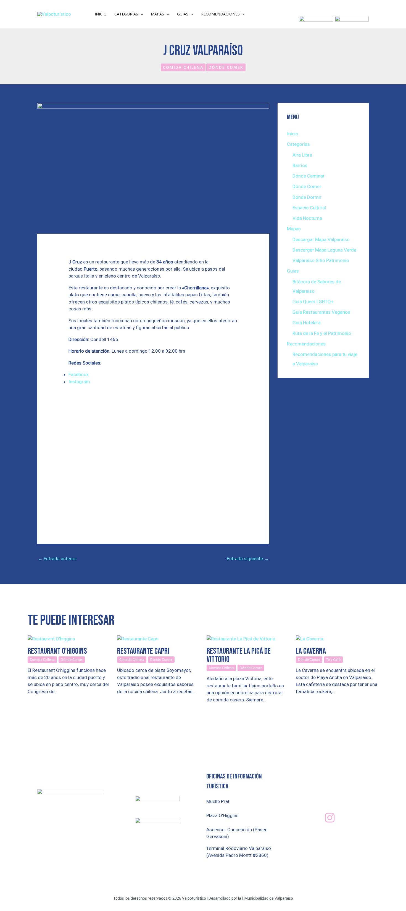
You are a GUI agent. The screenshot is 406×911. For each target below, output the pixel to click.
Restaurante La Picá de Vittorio (239, 655)
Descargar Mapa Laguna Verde (324, 250)
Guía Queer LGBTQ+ (313, 301)
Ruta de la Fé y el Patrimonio (321, 333)
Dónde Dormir (306, 197)
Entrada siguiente (248, 558)
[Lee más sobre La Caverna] (309, 638)
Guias (182, 14)
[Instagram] (329, 817)
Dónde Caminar (308, 176)
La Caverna (311, 651)
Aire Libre (302, 155)
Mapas (157, 14)
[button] (140, 14)
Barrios (299, 165)
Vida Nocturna (307, 218)
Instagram (79, 381)
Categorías (126, 14)
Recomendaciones (220, 14)
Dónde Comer (226, 67)
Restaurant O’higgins (57, 651)
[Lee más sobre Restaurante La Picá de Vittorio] (241, 638)
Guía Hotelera (306, 322)
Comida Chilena (183, 67)
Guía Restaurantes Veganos (321, 312)
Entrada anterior (57, 558)
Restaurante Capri (143, 651)
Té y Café (333, 659)
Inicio (101, 14)
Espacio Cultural (309, 207)
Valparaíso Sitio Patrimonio (320, 260)
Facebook (78, 374)
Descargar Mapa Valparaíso (321, 239)
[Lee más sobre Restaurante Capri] (138, 638)
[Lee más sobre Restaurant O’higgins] (51, 638)
